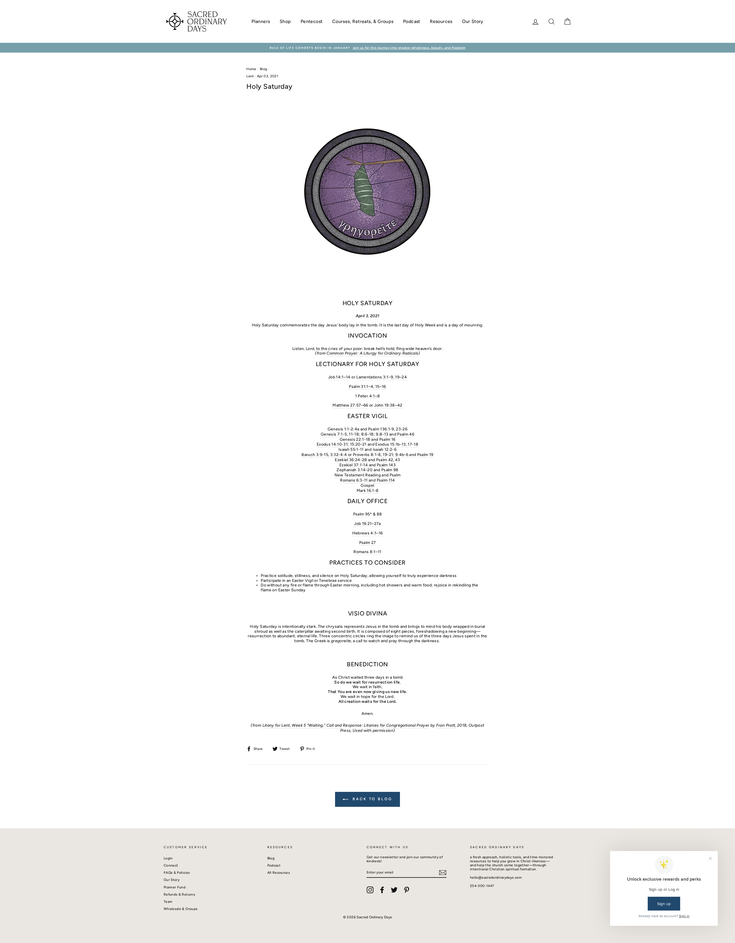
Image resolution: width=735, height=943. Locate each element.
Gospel (367, 485)
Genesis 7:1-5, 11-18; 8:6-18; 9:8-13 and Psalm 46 (367, 434)
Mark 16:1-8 (368, 490)
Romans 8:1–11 (367, 552)
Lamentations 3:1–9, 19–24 (381, 377)
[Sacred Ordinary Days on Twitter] (394, 889)
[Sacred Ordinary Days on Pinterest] (406, 889)
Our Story (472, 21)
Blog (263, 69)
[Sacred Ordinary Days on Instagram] (370, 889)
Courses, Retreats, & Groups (363, 21)
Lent (250, 76)
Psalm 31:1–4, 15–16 (367, 386)
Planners (261, 21)
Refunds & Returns (179, 894)
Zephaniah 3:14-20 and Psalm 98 (367, 470)
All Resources (278, 873)
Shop (285, 21)
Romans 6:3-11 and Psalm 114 (367, 480)
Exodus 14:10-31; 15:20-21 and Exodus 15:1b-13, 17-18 (367, 444)
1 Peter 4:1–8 (367, 396)
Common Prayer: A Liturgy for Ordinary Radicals (372, 353)
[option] (367, 48)
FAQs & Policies (177, 873)
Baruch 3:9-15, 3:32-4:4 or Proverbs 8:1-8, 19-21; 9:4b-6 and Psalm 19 (367, 455)
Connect (171, 865)
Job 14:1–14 (339, 377)
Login (168, 858)
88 (379, 514)
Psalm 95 (361, 514)
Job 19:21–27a (367, 523)
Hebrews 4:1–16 (367, 533)
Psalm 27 (367, 542)
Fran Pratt (445, 725)
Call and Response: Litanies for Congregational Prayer (378, 725)
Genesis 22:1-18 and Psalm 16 (368, 439)
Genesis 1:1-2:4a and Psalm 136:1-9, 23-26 (367, 429)
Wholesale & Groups (181, 909)
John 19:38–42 (388, 405)
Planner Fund (174, 887)
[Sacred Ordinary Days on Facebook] (382, 889)
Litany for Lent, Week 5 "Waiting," (294, 725)
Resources (441, 21)
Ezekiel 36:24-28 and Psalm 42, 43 (367, 460)
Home (251, 69)
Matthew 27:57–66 (350, 405)
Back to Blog (371, 799)
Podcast (411, 21)
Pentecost (312, 21)
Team (168, 902)
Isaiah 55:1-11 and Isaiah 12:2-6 (367, 449)
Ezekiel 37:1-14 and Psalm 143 (367, 465)
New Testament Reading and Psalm (367, 475)
